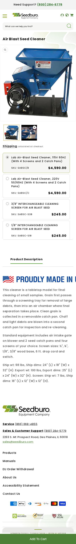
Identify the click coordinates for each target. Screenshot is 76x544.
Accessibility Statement (21, 486)
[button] (5, 16)
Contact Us (11, 494)
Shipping (10, 146)
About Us (10, 477)
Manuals (9, 461)
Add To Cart (38, 539)
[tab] (26, 259)
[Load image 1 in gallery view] (11, 133)
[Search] (69, 26)
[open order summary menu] (38, 530)
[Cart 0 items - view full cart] (71, 16)
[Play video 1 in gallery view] (29, 133)
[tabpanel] (38, 330)
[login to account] (62, 16)
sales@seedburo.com (18, 441)
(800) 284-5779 (49, 4)
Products (9, 453)
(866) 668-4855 (20, 424)
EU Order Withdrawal (18, 469)
